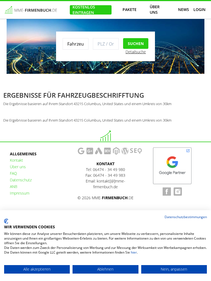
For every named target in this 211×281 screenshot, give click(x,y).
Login (199, 9)
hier (134, 252)
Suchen (136, 43)
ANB (13, 186)
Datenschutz (21, 179)
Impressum (19, 193)
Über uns (155, 10)
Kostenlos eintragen (84, 10)
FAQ (13, 173)
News (183, 9)
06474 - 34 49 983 (109, 175)
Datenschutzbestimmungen (186, 217)
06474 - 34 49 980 (109, 169)
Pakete (130, 9)
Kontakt (16, 160)
